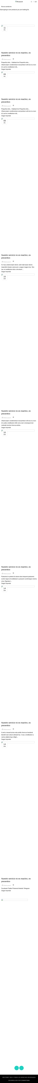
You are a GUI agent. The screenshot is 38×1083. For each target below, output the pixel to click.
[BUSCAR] (35, 6)
